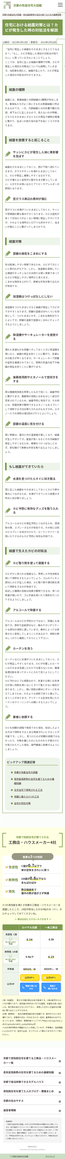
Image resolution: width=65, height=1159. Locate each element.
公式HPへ (29, 977)
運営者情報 (9, 1110)
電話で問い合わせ (31, 987)
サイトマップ (50, 1156)
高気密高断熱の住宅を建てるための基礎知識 (28, 1072)
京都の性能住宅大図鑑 (27, 5)
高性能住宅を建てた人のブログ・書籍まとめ (28, 1091)
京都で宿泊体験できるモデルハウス (23, 1082)
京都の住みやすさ (13, 1101)
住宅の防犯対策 (22, 803)
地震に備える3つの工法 (26, 796)
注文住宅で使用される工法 (28, 789)
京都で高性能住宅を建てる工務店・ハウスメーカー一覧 (29, 1060)
